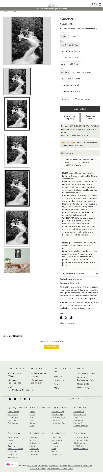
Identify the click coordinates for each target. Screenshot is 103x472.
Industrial (55, 443)
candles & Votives (15, 448)
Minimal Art (78, 423)
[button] (87, 99)
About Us (58, 376)
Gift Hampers (79, 443)
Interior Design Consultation (37, 381)
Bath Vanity (35, 454)
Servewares (13, 454)
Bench (32, 420)
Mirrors (10, 443)
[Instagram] (20, 399)
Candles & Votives (38, 468)
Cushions (12, 446)
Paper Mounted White (70, 79)
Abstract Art (78, 411)
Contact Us (59, 380)
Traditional (56, 437)
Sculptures (12, 451)
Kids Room (34, 448)
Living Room (35, 440)
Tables (32, 411)
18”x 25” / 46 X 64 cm (70, 51)
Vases (10, 440)
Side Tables (52, 468)
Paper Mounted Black (82, 72)
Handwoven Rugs (75, 465)
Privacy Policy (83, 387)
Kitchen (33, 446)
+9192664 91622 (14, 383)
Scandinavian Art (80, 425)
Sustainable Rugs (59, 423)
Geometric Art (79, 414)
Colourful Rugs (58, 411)
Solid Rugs (56, 420)
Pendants (12, 420)
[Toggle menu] (3, 4)
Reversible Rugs (58, 417)
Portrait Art (78, 420)
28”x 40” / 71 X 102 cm (70, 64)
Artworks (63, 465)
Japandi (55, 446)
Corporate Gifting (81, 440)
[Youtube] (15, 399)
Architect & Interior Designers (39, 374)
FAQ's (56, 388)
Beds (32, 425)
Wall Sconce (13, 423)
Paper (63, 36)
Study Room (35, 451)
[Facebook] (10, 399)
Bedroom (34, 437)
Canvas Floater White (70, 91)
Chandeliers (13, 417)
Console (33, 423)
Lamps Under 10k (80, 448)
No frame (65, 72)
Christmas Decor (80, 437)
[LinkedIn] (30, 399)
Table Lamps (13, 411)
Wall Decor (87, 465)
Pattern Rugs (57, 414)
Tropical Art (78, 417)
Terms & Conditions (86, 373)
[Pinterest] (25, 399)
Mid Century (57, 440)
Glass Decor (13, 437)
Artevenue (77, 279)
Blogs (56, 384)
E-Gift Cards (78, 446)
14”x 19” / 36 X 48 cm (70, 45)
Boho (54, 448)
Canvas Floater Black (70, 85)
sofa (31, 417)
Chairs (32, 414)
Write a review (51, 347)
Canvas (73, 36)
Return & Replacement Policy (86, 378)
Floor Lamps (13, 414)
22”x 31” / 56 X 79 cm (70, 57)
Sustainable (57, 454)
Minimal (55, 451)
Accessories (13, 457)
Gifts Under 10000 (65, 468)
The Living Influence (87, 399)
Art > (68, 323)
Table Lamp (54, 465)
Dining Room (35, 443)
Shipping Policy (83, 384)
